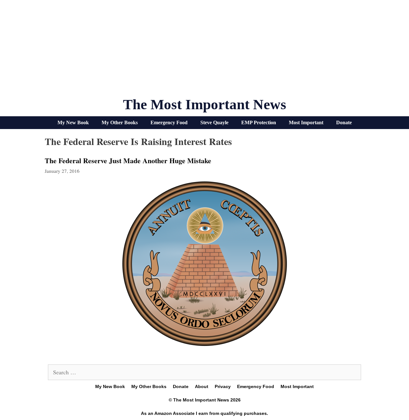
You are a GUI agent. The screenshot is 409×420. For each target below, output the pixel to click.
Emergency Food (169, 122)
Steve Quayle (214, 122)
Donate (344, 122)
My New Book (73, 122)
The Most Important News (204, 104)
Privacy (223, 386)
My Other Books (120, 122)
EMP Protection (258, 122)
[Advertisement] (204, 51)
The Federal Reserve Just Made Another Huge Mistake (128, 160)
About (201, 386)
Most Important (306, 122)
